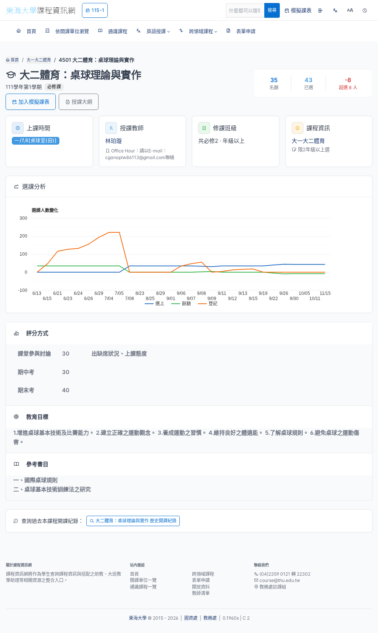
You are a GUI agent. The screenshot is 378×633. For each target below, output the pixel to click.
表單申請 (201, 580)
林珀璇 (113, 140)
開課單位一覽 (143, 580)
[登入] (320, 10)
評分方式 (37, 333)
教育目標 (37, 416)
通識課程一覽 (143, 587)
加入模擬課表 (33, 101)
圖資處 (190, 618)
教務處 (210, 618)
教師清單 (201, 593)
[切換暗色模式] (364, 10)
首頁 (14, 60)
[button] (153, 31)
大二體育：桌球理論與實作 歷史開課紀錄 (136, 520)
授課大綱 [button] (82, 101)
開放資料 (201, 587)
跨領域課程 (203, 574)
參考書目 (37, 464)
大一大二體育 (39, 60)
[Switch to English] (335, 10)
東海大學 (138, 618)
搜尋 (272, 10)
